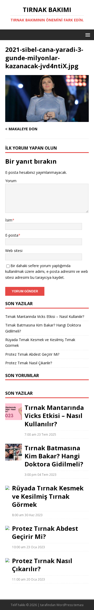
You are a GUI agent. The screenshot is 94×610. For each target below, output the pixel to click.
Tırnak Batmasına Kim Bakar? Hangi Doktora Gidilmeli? (54, 455)
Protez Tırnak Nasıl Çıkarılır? (28, 362)
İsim (8, 220)
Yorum (10, 180)
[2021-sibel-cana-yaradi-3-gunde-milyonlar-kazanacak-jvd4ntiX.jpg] (47, 118)
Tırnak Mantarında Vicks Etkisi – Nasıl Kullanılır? (44, 316)
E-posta (11, 235)
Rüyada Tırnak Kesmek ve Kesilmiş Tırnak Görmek (48, 496)
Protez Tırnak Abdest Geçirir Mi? (32, 354)
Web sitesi (13, 250)
